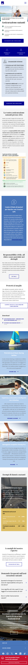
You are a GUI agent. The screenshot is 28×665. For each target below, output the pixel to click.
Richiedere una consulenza (14, 103)
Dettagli (14, 276)
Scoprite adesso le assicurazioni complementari (14, 305)
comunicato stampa (17, 239)
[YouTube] (16, 653)
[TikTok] (24, 653)
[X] (12, 653)
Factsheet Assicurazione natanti (13, 323)
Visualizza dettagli (14, 564)
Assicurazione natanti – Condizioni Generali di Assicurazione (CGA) (14, 319)
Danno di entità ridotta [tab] (10, 504)
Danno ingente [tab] (17, 504)
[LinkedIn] (20, 653)
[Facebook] (3, 653)
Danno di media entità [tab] (14, 504)
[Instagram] (7, 653)
